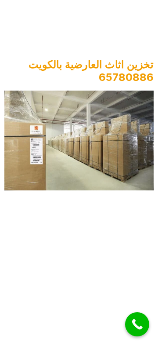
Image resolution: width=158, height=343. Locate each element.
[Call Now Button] (137, 324)
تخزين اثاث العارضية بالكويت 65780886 (91, 71)
